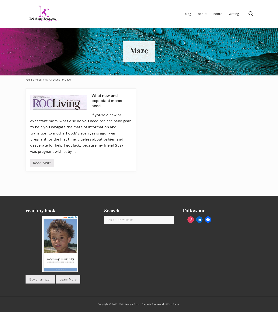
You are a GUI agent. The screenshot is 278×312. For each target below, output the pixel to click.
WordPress (172, 304)
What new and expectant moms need (107, 100)
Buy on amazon (40, 279)
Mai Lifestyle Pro (128, 304)
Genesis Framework (153, 304)
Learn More (68, 279)
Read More (42, 163)
